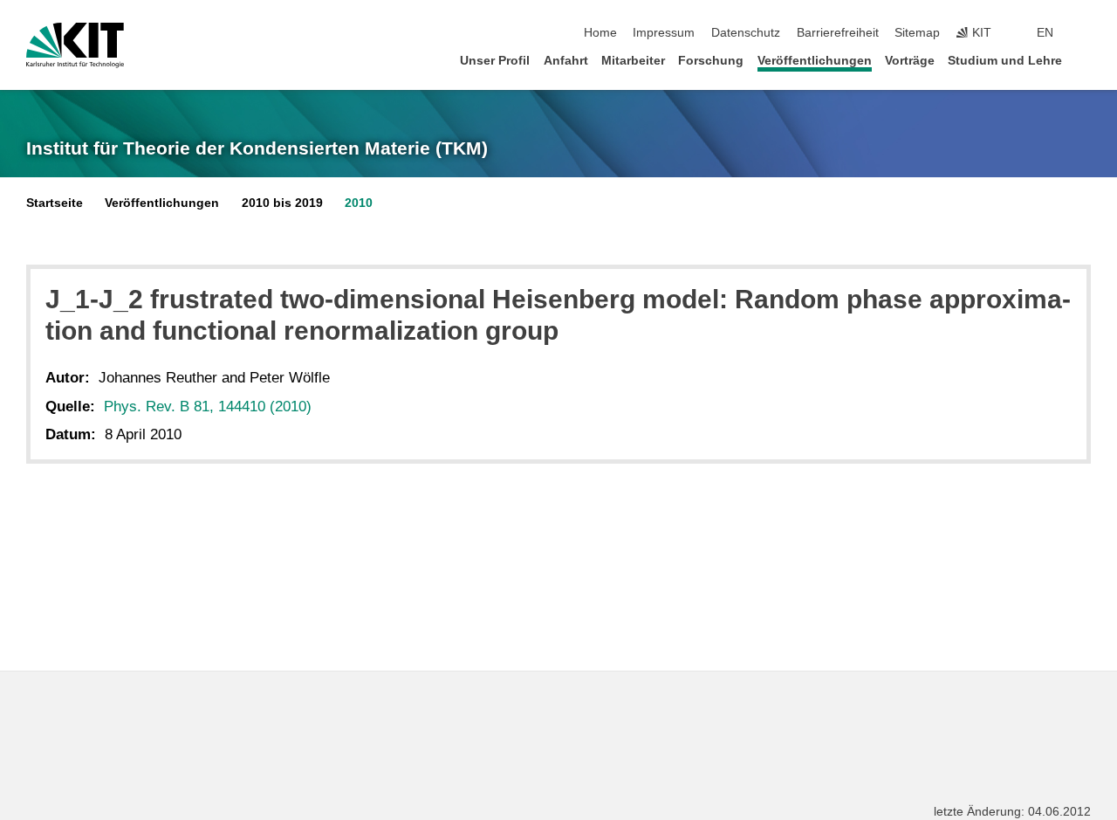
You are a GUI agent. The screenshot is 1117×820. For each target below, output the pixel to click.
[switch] (1085, 33)
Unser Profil (495, 60)
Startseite (54, 203)
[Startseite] (1085, 59)
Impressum (664, 32)
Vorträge (910, 60)
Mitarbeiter (633, 60)
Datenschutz (745, 32)
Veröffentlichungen (814, 60)
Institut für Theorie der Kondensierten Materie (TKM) (257, 148)
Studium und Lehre (1005, 60)
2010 (359, 203)
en (1045, 32)
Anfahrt (566, 60)
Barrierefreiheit (838, 32)
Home (600, 32)
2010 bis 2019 (282, 203)
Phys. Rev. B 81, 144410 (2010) (208, 406)
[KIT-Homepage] (75, 45)
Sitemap (917, 32)
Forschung (711, 60)
